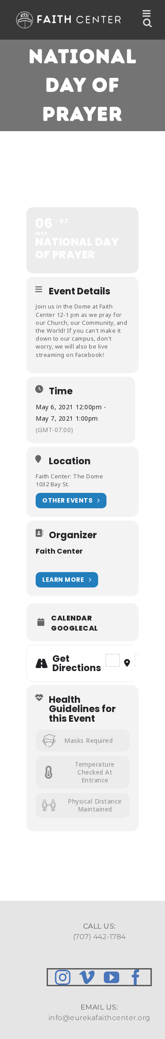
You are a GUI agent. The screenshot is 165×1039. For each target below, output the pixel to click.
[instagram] (63, 977)
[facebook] (136, 977)
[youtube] (112, 977)
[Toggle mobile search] (147, 22)
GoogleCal (74, 628)
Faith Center (59, 551)
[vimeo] (87, 977)
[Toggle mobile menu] (147, 13)
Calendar (71, 618)
